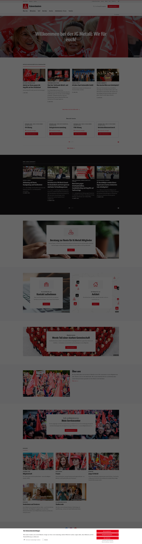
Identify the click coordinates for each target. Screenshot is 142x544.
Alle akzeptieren (107, 531)
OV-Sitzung (28, 127)
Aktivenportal (25, 1)
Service (51, 11)
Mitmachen (33, 11)
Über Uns (25, 11)
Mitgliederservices (70, 430)
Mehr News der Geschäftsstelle (70, 109)
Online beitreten (71, 347)
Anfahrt (106, 1)
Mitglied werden (113, 6)
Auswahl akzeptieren (107, 534)
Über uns (74, 381)
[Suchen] (94, 6)
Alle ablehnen (107, 538)
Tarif (39, 11)
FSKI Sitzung (78, 127)
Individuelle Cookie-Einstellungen (107, 540)
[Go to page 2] (71, 142)
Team (110, 1)
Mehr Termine (70, 148)
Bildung (35, 1)
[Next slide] (118, 142)
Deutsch (113, 1)
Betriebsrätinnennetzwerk (106, 127)
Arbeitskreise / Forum (60, 11)
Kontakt (102, 1)
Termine (71, 11)
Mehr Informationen (31, 134)
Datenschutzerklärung (105, 541)
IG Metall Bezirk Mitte (96, 1)
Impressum (111, 541)
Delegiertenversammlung (57, 127)
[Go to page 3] (73, 142)
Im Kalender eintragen (31, 130)
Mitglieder (31, 1)
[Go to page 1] (69, 142)
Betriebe (44, 11)
